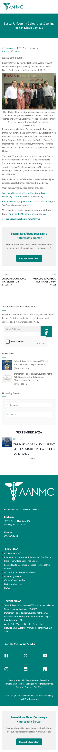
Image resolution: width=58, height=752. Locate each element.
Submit (46, 331)
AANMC (6, 51)
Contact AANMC (12, 553)
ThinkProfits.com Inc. (29, 699)
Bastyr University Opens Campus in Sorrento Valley (26, 201)
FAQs (7, 588)
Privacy (19, 687)
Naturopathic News (13, 584)
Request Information (29, 258)
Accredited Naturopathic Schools (20, 572)
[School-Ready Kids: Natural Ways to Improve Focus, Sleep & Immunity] (7, 365)
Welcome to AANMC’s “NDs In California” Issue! (44, 281)
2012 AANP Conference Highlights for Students (14, 281)
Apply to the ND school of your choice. (27, 213)
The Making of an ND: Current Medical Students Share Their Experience (34, 449)
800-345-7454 (11, 536)
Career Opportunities (14, 580)
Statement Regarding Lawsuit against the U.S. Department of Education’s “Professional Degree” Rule (33, 376)
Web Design (10, 695)
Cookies (28, 687)
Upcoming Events (12, 576)
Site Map (38, 687)
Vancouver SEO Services (32, 695)
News (17, 51)
